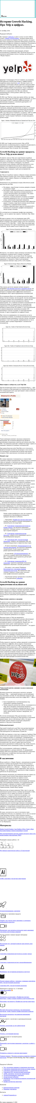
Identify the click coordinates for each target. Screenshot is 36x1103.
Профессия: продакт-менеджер (22, 519)
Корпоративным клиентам (11, 1087)
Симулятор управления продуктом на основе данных (19, 1069)
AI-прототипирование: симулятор (13, 1075)
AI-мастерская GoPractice (10, 1077)
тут (18, 83)
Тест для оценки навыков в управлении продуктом (18, 1067)
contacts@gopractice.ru (9, 1095)
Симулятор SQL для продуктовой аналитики (16, 1072)
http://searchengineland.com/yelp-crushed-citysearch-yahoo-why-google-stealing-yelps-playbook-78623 (18, 834)
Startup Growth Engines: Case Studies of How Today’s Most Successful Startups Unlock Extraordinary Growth (17, 829)
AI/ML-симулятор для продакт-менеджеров (16, 1073)
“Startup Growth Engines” (12, 38)
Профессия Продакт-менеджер (12, 1081)
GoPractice (11, 37)
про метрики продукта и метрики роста (19, 288)
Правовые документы (10, 1089)
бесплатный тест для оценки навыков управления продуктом (14, 569)
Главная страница (5, 1056)
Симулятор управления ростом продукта (15, 1070)
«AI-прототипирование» (20, 553)
